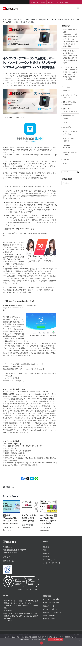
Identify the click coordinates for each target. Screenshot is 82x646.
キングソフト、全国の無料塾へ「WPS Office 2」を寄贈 (29, 518)
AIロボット (67, 91)
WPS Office (12, 19)
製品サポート (51, 2)
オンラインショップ (62, 2)
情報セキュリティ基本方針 (52, 612)
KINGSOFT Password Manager (70, 110)
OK (41, 643)
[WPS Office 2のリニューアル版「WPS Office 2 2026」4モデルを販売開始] (48, 506)
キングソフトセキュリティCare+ (70, 133)
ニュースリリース (49, 560)
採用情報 (42, 2)
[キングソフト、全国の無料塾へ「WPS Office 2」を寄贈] (30, 506)
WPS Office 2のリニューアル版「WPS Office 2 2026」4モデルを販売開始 (48, 519)
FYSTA (65, 123)
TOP (4, 19)
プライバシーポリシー (51, 609)
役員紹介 (46, 553)
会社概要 (46, 547)
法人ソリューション (50, 599)
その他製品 (67, 127)
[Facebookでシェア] (23, 478)
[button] (4, 515)
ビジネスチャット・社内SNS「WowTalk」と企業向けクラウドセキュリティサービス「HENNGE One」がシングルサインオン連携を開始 (21, 604)
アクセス (6, 556)
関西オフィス (8, 561)
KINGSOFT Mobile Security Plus (69, 103)
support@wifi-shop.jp (34, 369)
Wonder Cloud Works (68, 117)
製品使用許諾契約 (49, 615)
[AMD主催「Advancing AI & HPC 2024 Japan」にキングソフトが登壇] (11, 506)
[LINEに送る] (36, 478)
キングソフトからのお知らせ (70, 139)
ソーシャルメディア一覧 (51, 563)
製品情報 (46, 556)
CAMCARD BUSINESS (66, 146)
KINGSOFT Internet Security (70, 153)
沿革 (44, 550)
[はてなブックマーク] (32, 478)
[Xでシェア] (27, 478)
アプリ (65, 164)
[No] (79, 640)
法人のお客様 (34, 2)
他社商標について (49, 619)
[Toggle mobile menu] (78, 8)
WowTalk (66, 159)
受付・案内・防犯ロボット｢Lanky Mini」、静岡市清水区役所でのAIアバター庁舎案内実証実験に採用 (21, 615)
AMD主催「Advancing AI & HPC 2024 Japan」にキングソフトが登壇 (11, 519)
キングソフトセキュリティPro (70, 96)
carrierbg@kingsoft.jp (16, 380)
